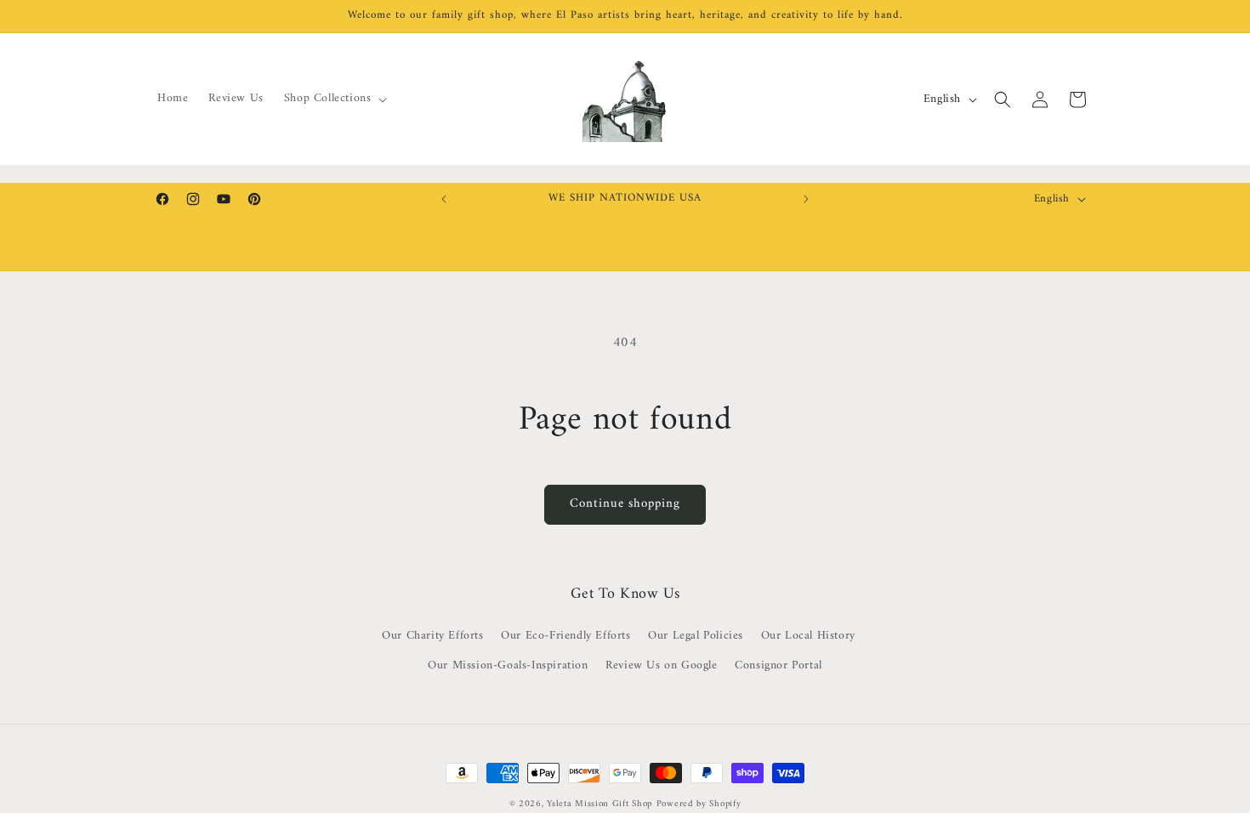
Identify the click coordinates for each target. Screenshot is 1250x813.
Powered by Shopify (698, 804)
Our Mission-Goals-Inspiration (508, 665)
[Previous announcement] (444, 199)
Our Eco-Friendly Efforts (565, 635)
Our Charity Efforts (432, 635)
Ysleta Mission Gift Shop (599, 804)
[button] (334, 99)
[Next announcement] (806, 199)
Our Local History (808, 635)
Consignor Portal (778, 665)
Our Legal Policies (695, 635)
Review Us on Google (661, 665)
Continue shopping (625, 503)
